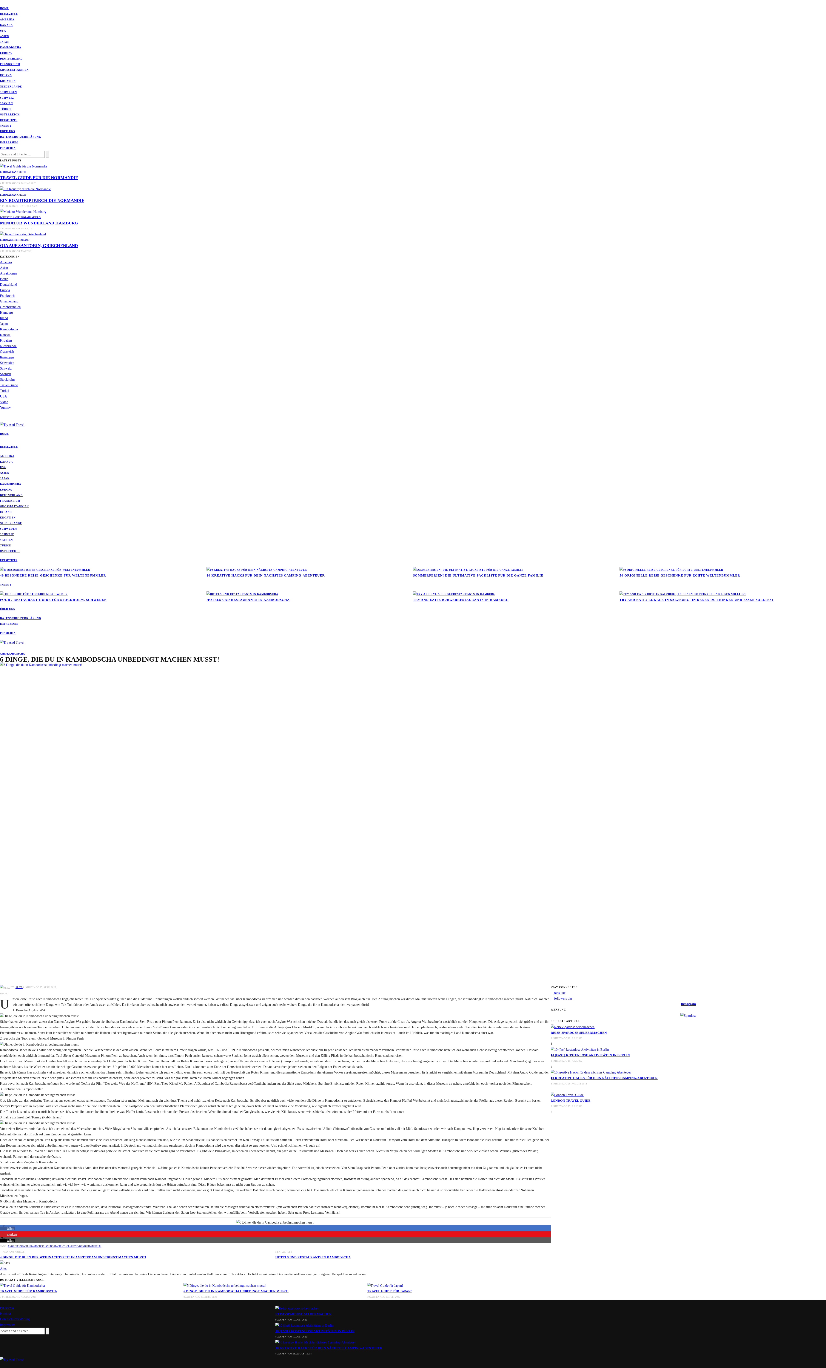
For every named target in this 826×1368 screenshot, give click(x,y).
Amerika (7, 19)
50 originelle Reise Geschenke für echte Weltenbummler (680, 575)
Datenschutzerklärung (20, 136)
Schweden (8, 92)
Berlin (4, 279)
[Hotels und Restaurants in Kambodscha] (242, 593)
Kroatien (8, 81)
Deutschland (11, 58)
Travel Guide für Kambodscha (28, 1291)
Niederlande (11, 86)
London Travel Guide (570, 1100)
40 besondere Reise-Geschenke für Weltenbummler (53, 575)
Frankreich (10, 64)
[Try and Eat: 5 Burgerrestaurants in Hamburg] (454, 593)
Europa (6, 53)
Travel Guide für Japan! (389, 1291)
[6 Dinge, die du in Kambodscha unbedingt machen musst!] (322, 823)
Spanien (6, 103)
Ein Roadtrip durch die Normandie (42, 200)
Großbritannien (14, 69)
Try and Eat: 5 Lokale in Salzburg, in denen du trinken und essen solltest (697, 599)
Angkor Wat (15, 1246)
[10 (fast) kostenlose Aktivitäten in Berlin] (580, 1049)
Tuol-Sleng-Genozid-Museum (82, 1246)
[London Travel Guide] (567, 1095)
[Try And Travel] (12, 1359)
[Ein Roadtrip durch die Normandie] (25, 188)
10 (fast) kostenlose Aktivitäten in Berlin (590, 1055)
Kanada (6, 25)
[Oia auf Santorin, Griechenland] (23, 234)
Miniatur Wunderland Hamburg (39, 223)
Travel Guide (9, 385)
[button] (7, 1228)
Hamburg (34, 217)
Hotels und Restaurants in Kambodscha (248, 599)
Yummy (6, 125)
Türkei (6, 108)
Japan (4, 41)
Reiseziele (9, 13)
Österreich (10, 114)
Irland (6, 75)
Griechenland (19, 240)
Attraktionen (8, 273)
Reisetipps (8, 120)
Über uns (7, 131)
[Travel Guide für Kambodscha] (22, 1285)
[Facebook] (1, 3)
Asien (4, 36)
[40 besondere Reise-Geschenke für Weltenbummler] (45, 569)
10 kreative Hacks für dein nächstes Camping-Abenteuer (265, 575)
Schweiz (7, 97)
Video (4, 402)
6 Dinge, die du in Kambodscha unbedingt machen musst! (235, 1291)
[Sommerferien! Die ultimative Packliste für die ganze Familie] (468, 569)
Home (4, 8)
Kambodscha (10, 47)
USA (3, 30)
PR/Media (7, 1308)
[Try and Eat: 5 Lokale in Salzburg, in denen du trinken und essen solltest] (683, 593)
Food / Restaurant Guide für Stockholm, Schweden (53, 599)
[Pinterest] (4, 3)
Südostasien (55, 1246)
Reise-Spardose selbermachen (579, 1032)
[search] (1, 418)
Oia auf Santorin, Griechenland (39, 245)
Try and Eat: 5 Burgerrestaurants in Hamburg (461, 599)
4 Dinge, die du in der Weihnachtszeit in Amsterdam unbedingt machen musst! (73, 1257)
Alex (19, 987)
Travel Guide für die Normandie (39, 177)
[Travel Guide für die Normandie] (23, 166)
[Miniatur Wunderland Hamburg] (23, 211)
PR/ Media (8, 148)
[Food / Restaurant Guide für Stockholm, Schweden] (34, 593)
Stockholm (7, 379)
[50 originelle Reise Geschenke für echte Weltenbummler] (671, 569)
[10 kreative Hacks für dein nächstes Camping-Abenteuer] (256, 569)
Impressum (9, 142)
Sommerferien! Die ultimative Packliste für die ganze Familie (478, 575)
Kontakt (5, 1313)
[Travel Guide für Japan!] (385, 1285)
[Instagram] (6, 3)
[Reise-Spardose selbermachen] (573, 1027)
